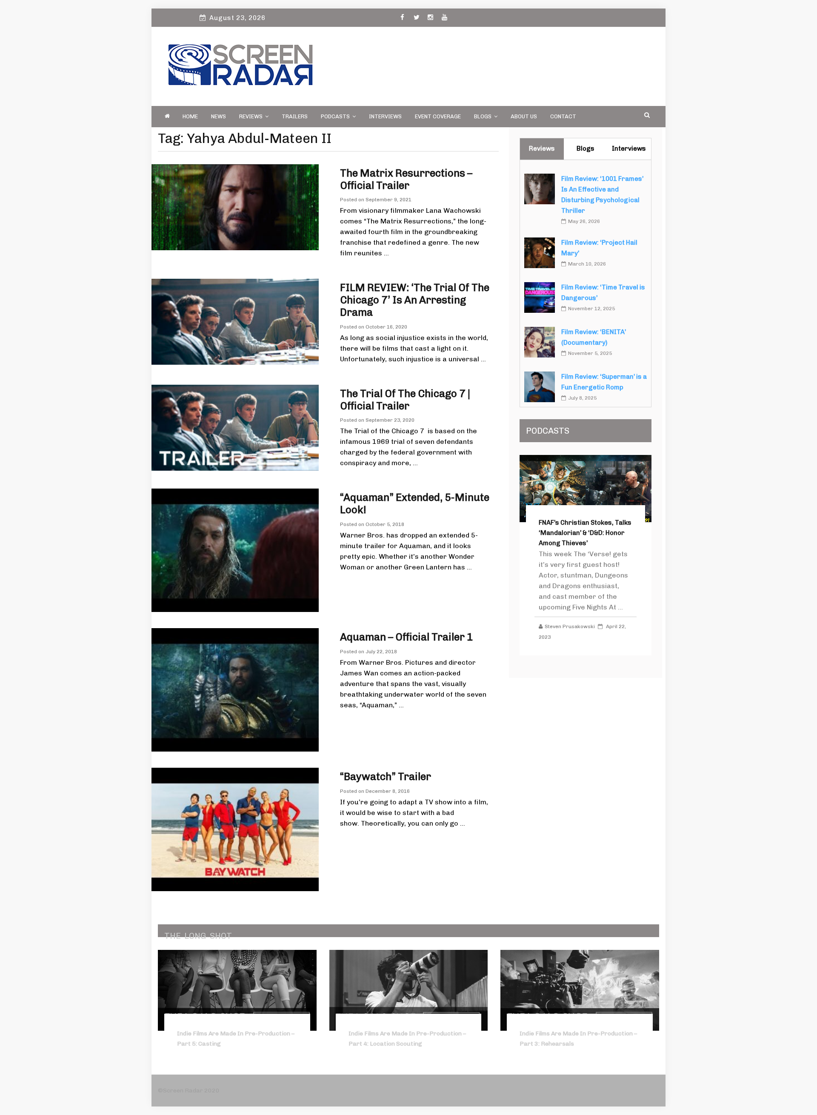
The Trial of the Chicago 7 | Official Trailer (405, 399)
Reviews (251, 116)
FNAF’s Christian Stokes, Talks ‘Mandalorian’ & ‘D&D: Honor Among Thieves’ (585, 533)
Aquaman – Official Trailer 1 (406, 637)
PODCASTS (335, 116)
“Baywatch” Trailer (385, 776)
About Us (524, 116)
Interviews (385, 116)
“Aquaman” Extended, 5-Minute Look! (414, 503)
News (218, 116)
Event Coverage (438, 116)
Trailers (295, 116)
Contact (563, 116)
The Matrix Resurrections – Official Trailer (406, 179)
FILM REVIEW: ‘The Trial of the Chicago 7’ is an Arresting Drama (414, 299)
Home (190, 116)
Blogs (482, 116)
